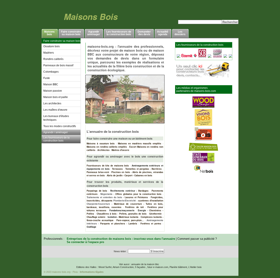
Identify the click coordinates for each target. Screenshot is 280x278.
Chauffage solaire (96, 217)
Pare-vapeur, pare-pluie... (130, 220)
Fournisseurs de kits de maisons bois (108, 165)
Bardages (143, 190)
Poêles (90, 213)
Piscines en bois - (121, 172)
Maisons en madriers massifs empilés (139, 143)
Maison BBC (50, 84)
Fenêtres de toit (134, 207)
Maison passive (52, 90)
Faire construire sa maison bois (61, 40)
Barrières (157, 168)
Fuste (46, 78)
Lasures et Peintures (136, 197)
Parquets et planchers (112, 223)
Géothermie (155, 213)
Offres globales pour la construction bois (138, 194)
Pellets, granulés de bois (133, 213)
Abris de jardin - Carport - (120, 175)
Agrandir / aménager (55, 132)
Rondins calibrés (53, 59)
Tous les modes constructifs (59, 126)
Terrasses (117, 168)
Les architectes (52, 103)
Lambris (132, 223)
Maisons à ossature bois (101, 143)
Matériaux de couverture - (129, 203)
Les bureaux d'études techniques (56, 118)
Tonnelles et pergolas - (137, 168)
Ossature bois (51, 46)
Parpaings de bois (97, 190)
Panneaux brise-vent (98, 172)
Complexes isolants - (152, 217)
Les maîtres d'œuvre (55, 109)
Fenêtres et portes (150, 223)
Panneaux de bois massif (58, 65)
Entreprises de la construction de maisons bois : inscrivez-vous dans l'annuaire (121, 238)
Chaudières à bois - (107, 213)
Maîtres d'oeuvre (120, 150)
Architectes (103, 150)
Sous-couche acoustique (100, 220)
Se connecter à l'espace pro (85, 242)
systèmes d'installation (150, 200)
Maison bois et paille (55, 97)
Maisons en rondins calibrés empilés (107, 146)
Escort (132, 146)
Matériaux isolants (128, 217)
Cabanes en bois (143, 175)
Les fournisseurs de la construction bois (56, 139)
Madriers (48, 52)
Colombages (51, 71)
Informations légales (91, 272)
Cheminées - (156, 210)
